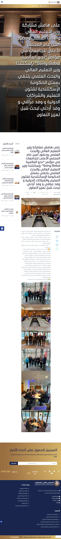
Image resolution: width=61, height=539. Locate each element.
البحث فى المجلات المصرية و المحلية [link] (49, 521)
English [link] (36, 6)
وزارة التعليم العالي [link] (22, 493)
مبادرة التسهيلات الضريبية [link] (21, 505)
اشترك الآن (13, 463)
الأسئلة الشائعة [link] (4, 6)
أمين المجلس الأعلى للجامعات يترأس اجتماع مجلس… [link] (7, 165)
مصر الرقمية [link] (24, 503)
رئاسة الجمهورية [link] (23, 488)
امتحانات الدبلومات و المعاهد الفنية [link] (49, 526)
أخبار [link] (34, 192)
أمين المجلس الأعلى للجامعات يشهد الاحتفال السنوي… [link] (7, 196)
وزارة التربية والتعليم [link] (22, 500)
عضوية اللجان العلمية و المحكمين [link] (50, 519)
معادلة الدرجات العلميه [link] (52, 514)
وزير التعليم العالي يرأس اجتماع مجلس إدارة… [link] (7, 150)
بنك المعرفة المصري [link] (22, 495)
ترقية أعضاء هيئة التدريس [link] (52, 517)
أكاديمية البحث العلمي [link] (22, 498)
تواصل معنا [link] (14, 6)
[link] (2, 228)
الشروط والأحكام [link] (14, 537)
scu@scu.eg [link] (45, 6)
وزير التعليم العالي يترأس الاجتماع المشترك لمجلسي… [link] (7, 180)
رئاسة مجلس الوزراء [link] (23, 490)
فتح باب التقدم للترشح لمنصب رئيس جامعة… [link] (7, 211)
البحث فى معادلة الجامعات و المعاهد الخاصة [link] (47, 524)
